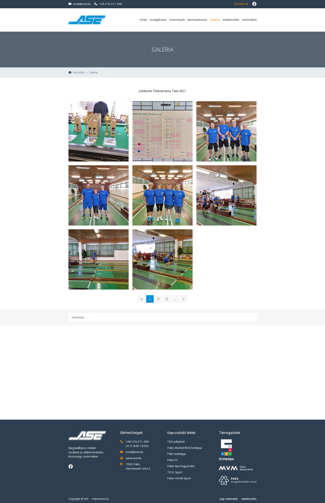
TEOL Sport (174, 472)
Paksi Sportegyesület (181, 466)
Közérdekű (249, 19)
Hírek (143, 19)
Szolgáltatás (158, 19)
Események (177, 19)
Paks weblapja (176, 454)
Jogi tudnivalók (229, 499)
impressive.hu (100, 499)
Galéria (215, 19)
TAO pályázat (176, 441)
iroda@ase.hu (82, 4)
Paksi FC (172, 460)
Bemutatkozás (197, 19)
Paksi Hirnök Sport (179, 478)
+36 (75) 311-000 (110, 4)
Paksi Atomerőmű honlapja (184, 448)
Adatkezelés (231, 19)
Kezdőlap (241, 4)
